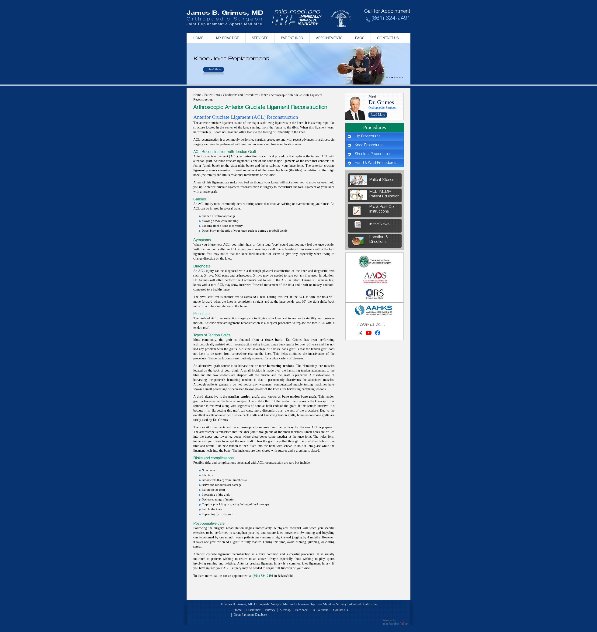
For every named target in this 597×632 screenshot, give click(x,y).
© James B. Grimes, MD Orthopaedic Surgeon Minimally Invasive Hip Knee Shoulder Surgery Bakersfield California (299, 604)
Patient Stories (381, 180)
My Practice (227, 38)
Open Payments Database (250, 614)
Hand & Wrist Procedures (375, 163)
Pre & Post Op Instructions (381, 209)
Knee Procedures (369, 145)
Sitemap (285, 610)
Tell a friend (320, 610)
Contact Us (388, 38)
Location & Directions (378, 239)
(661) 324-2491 (390, 18)
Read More (215, 69)
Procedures (374, 127)
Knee (264, 95)
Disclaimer (253, 610)
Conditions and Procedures (240, 95)
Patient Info (292, 38)
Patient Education (384, 194)
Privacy (270, 610)
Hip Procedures (367, 137)
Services (260, 38)
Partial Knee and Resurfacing (238, 58)
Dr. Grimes (381, 102)
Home (198, 38)
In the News (379, 224)
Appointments (329, 38)
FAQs (359, 38)
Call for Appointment (387, 11)
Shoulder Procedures (372, 154)
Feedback (301, 610)
